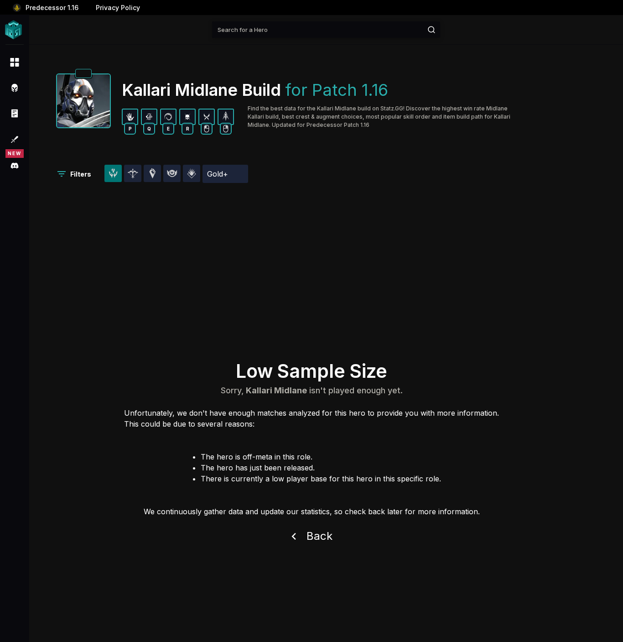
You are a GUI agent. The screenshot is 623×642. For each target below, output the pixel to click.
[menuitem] (14, 62)
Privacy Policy (118, 7)
